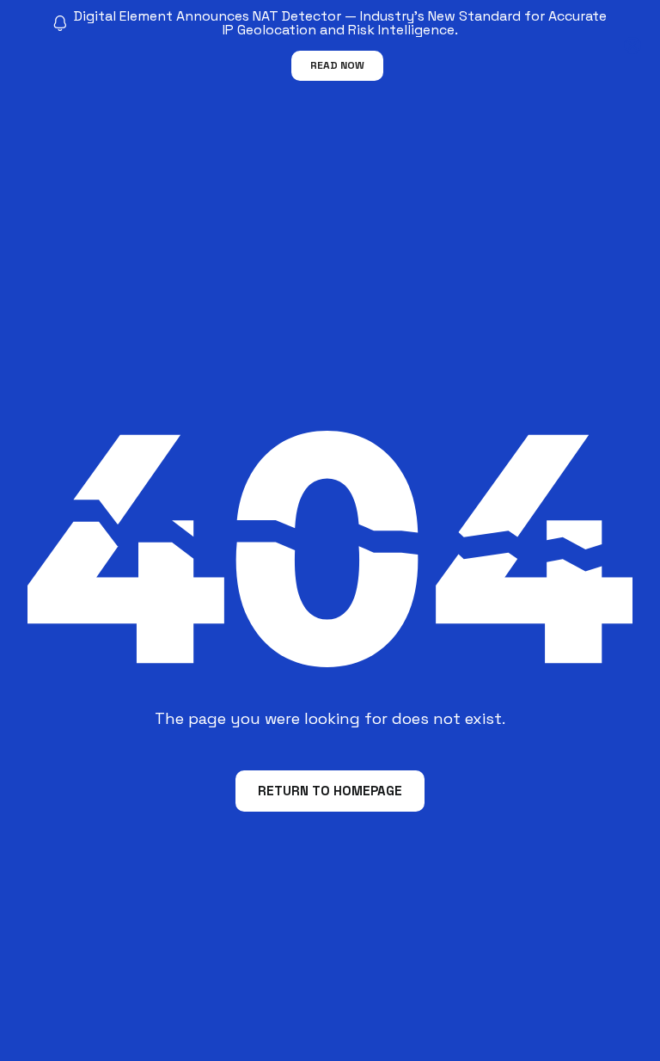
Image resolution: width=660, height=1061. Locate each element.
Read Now (337, 65)
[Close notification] (632, 45)
